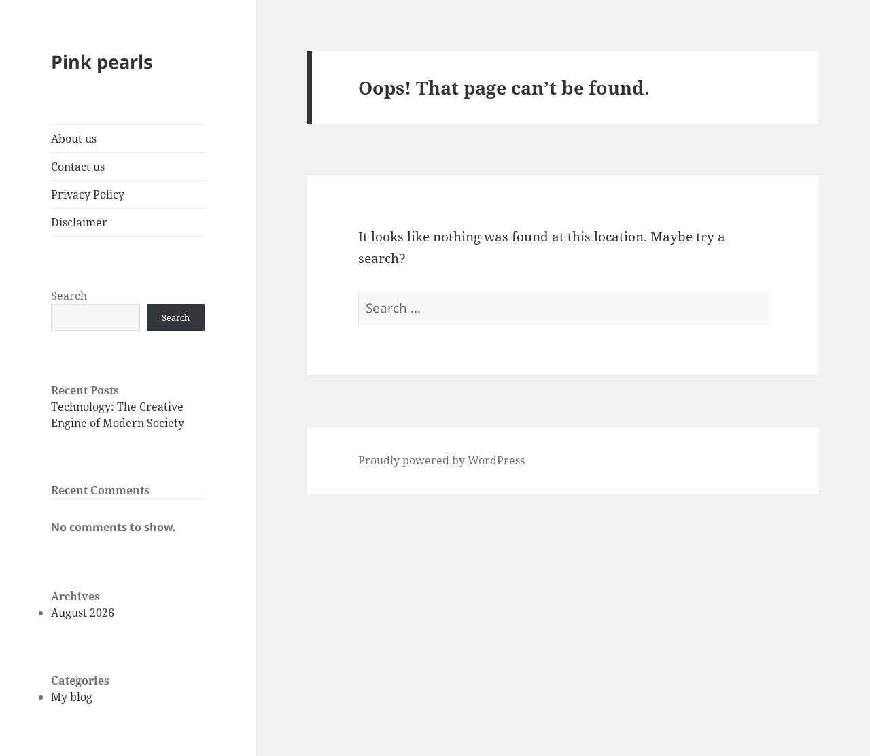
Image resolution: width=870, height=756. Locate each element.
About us (74, 138)
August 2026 (82, 612)
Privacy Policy (87, 194)
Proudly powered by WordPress (441, 460)
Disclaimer (79, 222)
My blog (71, 696)
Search (69, 295)
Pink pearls (101, 61)
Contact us (78, 166)
